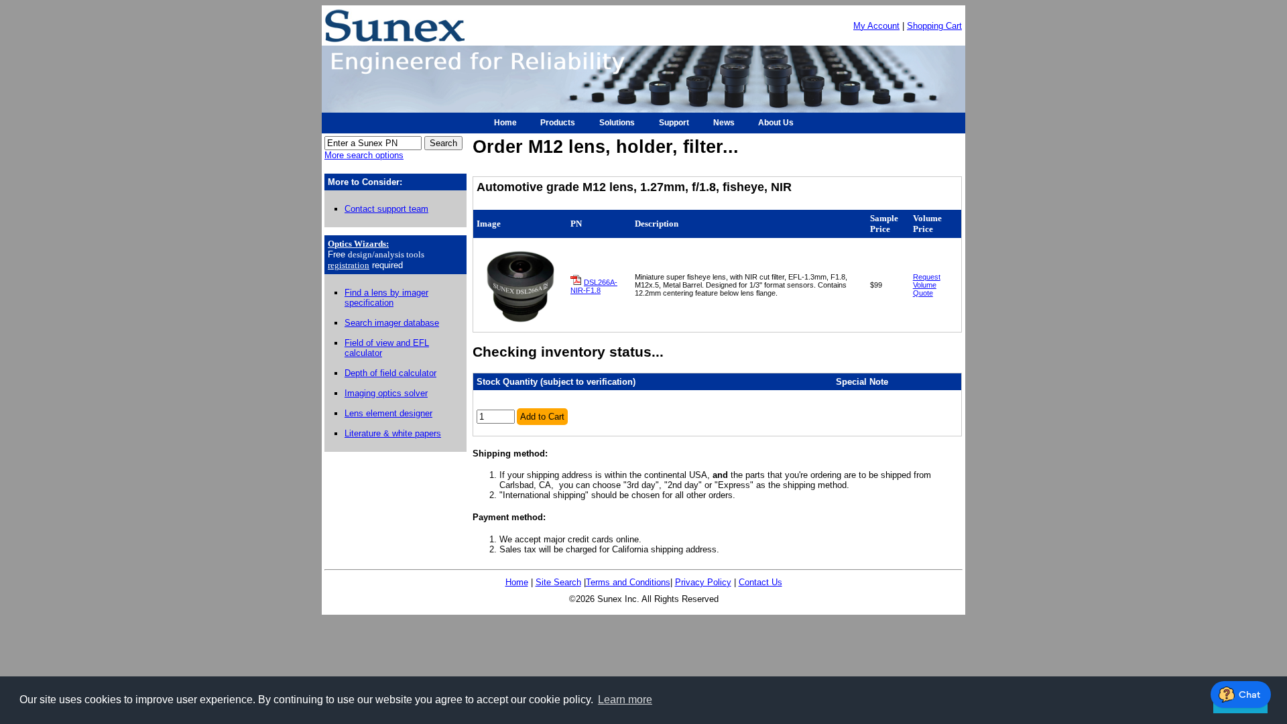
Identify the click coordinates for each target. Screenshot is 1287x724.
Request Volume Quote (926, 285)
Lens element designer (388, 413)
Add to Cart (542, 417)
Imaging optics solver (386, 393)
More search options (364, 155)
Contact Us (760, 582)
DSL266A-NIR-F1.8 (593, 286)
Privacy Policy (703, 582)
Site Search (558, 582)
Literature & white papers (393, 433)
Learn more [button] (625, 699)
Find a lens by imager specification (386, 298)
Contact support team (386, 209)
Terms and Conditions (628, 582)
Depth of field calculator (390, 373)
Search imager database (392, 323)
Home (516, 582)
